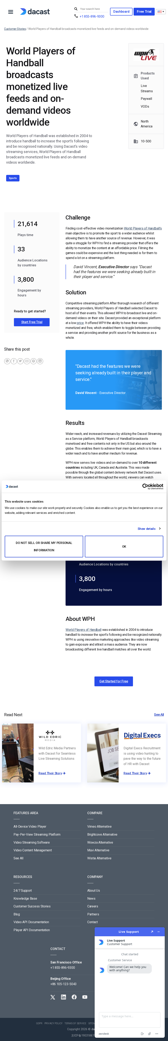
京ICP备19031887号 (84, 1035)
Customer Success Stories (32, 906)
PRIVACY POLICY (53, 1023)
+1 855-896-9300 (92, 16)
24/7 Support (23, 890)
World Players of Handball (83, 630)
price (80, 323)
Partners (93, 914)
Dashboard (121, 12)
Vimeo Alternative (99, 826)
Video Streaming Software (32, 842)
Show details (146, 528)
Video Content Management (33, 850)
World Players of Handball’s (143, 228)
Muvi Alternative (98, 850)
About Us (93, 890)
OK (124, 546)
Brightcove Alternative (102, 834)
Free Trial (144, 12)
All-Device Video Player (30, 826)
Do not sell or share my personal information (44, 546)
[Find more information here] (129, 982)
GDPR (39, 1023)
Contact (92, 922)
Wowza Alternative (100, 842)
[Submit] (76, 9)
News (91, 898)
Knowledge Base (25, 898)
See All (159, 715)
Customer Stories (15, 28)
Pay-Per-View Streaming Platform (37, 834)
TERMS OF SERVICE (75, 1023)
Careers (92, 906)
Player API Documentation (32, 930)
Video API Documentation (31, 922)
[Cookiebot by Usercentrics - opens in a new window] (145, 486)
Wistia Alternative (99, 858)
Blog (17, 914)
